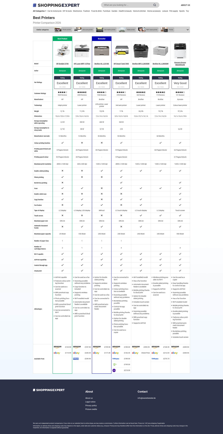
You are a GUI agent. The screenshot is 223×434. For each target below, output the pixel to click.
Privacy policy (91, 405)
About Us (185, 5)
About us (89, 398)
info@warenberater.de (147, 398)
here (136, 423)
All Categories (39, 11)
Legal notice (90, 402)
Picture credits (91, 409)
